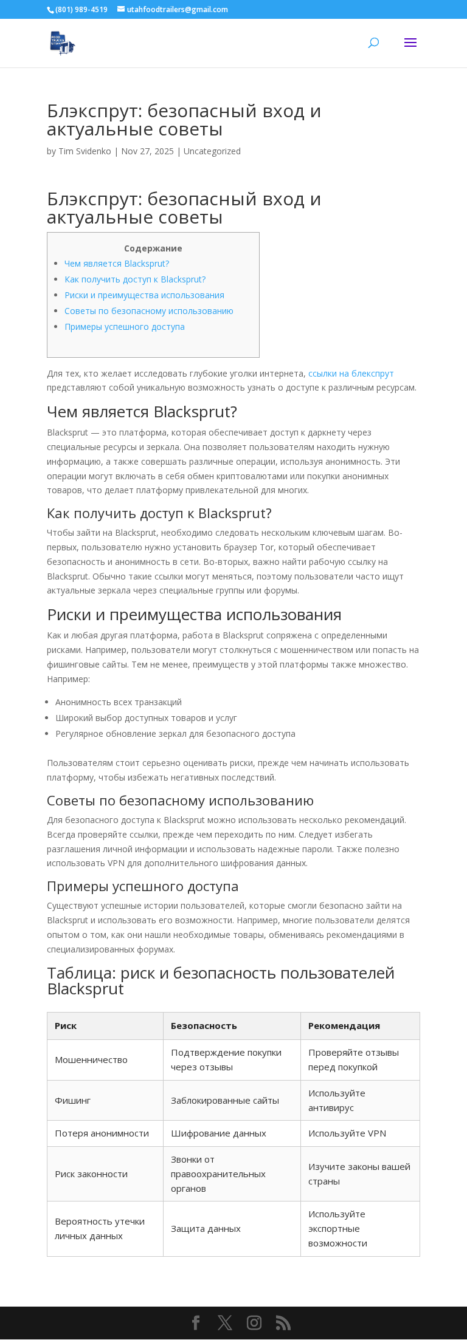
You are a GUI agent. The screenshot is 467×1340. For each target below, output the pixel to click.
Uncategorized (212, 151)
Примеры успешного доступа (124, 326)
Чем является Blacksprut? (116, 263)
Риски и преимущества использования (144, 295)
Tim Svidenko (84, 151)
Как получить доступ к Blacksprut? (135, 279)
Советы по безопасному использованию (149, 310)
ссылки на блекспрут (351, 373)
